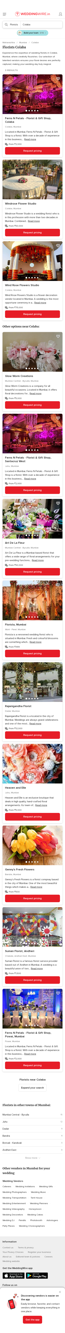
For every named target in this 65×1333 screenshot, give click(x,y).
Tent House (36, 1197)
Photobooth (36, 1220)
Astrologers (52, 1220)
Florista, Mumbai (15, 624)
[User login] (60, 14)
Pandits (22, 1220)
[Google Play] (37, 1278)
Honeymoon (35, 1209)
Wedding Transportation (14, 1197)
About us (7, 1256)
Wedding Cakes (35, 1214)
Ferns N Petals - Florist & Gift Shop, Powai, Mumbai (28, 1034)
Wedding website (11, 1261)
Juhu (5, 1121)
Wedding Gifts (46, 1186)
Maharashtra (9, 42)
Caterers (7, 1186)
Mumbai (23, 42)
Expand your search (32, 1087)
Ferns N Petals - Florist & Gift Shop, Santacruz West (28, 459)
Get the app (32, 1319)
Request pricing (32, 150)
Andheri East (9, 1149)
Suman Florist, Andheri (19, 951)
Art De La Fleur (15, 543)
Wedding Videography (14, 1209)
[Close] (60, 1292)
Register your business (39, 1252)
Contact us (8, 1247)
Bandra (6, 1135)
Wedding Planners (39, 1203)
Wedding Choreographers (32, 1226)
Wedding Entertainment (14, 1203)
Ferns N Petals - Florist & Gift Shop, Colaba (28, 120)
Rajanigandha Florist (18, 706)
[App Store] (14, 1278)
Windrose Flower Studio (20, 203)
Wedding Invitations (25, 1186)
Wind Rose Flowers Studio (22, 285)
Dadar (6, 1128)
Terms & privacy (26, 1247)
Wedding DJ (9, 1220)
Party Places (9, 1226)
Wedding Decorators (13, 1214)
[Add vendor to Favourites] (58, 79)
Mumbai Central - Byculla (16, 1114)
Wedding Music (38, 1192)
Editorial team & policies (28, 1256)
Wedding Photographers (15, 1192)
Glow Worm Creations (19, 376)
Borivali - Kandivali (12, 1142)
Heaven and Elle (15, 787)
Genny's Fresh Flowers (19, 869)
